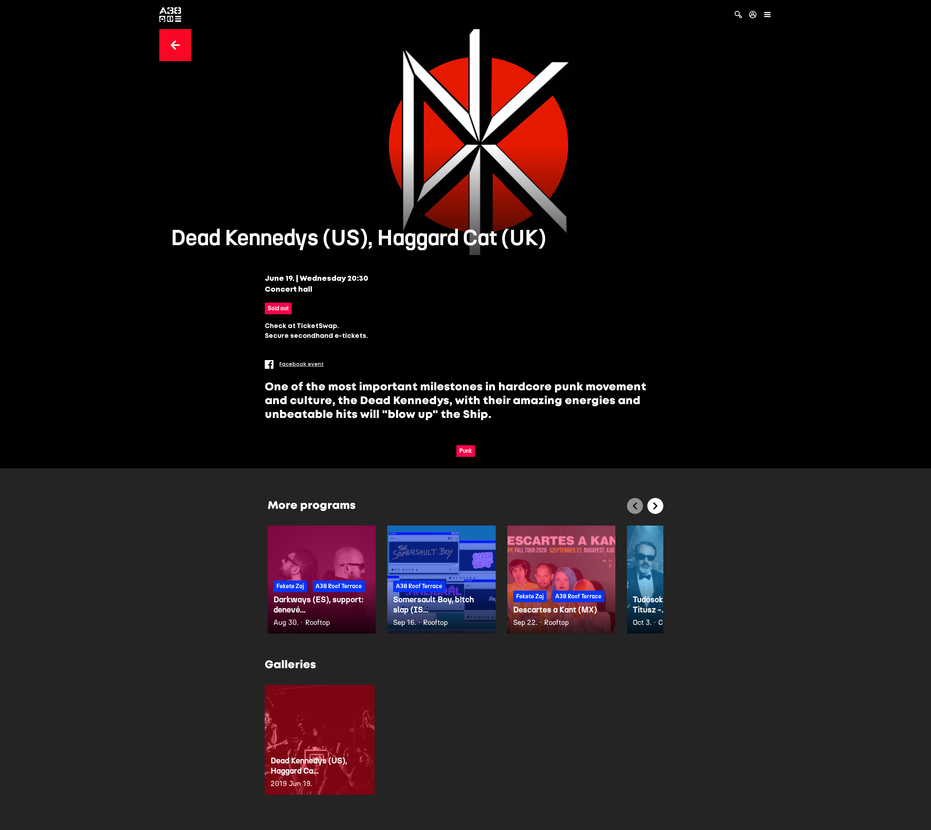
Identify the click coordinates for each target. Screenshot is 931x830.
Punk (465, 450)
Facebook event (301, 364)
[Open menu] (767, 14)
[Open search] (738, 14)
